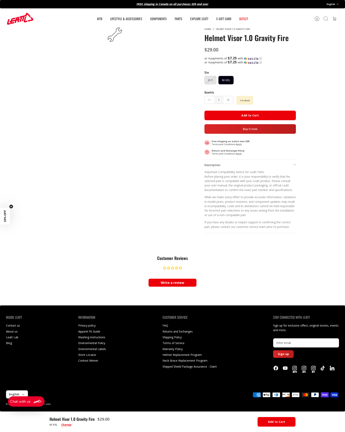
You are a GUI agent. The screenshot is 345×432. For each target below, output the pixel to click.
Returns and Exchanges (178, 331)
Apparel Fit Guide (89, 331)
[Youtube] (285, 368)
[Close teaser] (11, 207)
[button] (250, 58)
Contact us (13, 325)
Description (212, 165)
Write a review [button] (172, 282)
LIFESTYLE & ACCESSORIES (126, 18)
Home (207, 29)
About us (12, 331)
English (331, 4)
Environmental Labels (92, 349)
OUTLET (243, 18)
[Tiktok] (322, 368)
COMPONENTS (158, 18)
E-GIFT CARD (223, 18)
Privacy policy (87, 325)
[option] (114, 35)
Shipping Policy (172, 337)
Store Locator (87, 355)
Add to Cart (250, 115)
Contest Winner (88, 360)
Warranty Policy (173, 349)
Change (66, 424)
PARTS (178, 18)
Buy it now (250, 129)
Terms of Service (173, 343)
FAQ (165, 325)
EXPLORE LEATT (199, 18)
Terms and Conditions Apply (227, 144)
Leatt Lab (12, 337)
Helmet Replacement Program (182, 355)
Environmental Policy (91, 343)
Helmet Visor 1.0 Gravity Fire (233, 29)
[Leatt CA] (20, 19)
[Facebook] (276, 368)
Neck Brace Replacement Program (185, 360)
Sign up (283, 354)
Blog (9, 343)
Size (206, 72)
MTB (99, 18)
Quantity (209, 92)
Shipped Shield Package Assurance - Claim (190, 366)
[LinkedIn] (332, 368)
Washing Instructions (91, 337)
